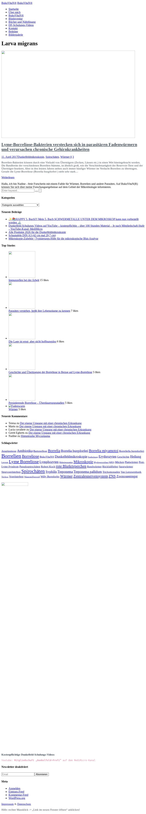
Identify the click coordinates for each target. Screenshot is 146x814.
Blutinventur (16, 18)
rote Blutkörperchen (71, 466)
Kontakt (13, 28)
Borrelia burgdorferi (74, 451)
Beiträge (13, 31)
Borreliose (30, 456)
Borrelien (11, 456)
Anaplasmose (8, 450)
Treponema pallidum (88, 472)
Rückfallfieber (110, 466)
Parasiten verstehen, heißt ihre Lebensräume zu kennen (39, 310)
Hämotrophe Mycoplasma (35, 435)
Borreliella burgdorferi (131, 450)
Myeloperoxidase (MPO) (104, 462)
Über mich (14, 12)
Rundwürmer (94, 466)
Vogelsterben (16, 476)
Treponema (65, 472)
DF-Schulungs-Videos (21, 25)
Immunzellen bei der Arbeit (24, 280)
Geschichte (123, 456)
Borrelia (54, 451)
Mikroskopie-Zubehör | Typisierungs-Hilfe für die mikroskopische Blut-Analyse (53, 238)
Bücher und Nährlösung (22, 21)
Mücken (119, 462)
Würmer (65, 156)
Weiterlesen (7, 177)
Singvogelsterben (11, 471)
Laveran (4, 462)
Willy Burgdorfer (50, 476)
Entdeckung (93, 457)
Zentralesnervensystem (90, 476)
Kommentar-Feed (18, 794)
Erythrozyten (107, 456)
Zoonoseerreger (127, 476)
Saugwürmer (126, 466)
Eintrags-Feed (16, 791)
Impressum (7, 804)
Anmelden (14, 788)
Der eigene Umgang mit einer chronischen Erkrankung (51, 423)
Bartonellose (40, 450)
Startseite (14, 9)
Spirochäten (52, 156)
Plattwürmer (131, 462)
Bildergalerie (16, 34)
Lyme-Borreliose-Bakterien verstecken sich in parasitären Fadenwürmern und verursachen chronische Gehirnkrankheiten (69, 147)
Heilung (135, 456)
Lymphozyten (49, 462)
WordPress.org (17, 798)
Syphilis (51, 472)
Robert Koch (48, 466)
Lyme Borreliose (24, 461)
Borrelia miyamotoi (103, 451)
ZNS (112, 476)
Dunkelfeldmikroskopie (31, 156)
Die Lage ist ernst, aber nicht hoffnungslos (32, 341)
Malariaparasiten (66, 462)
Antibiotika (25, 451)
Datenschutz (24, 804)
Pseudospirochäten (29, 466)
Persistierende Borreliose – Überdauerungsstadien (36, 402)
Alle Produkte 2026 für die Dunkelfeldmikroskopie (37, 232)
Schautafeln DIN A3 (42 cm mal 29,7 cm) (32, 235)
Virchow (4, 477)
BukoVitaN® (16, 15)
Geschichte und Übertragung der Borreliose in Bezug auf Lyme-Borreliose (50, 372)
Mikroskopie (83, 462)
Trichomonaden (111, 471)
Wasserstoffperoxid (32, 477)
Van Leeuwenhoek (131, 471)
